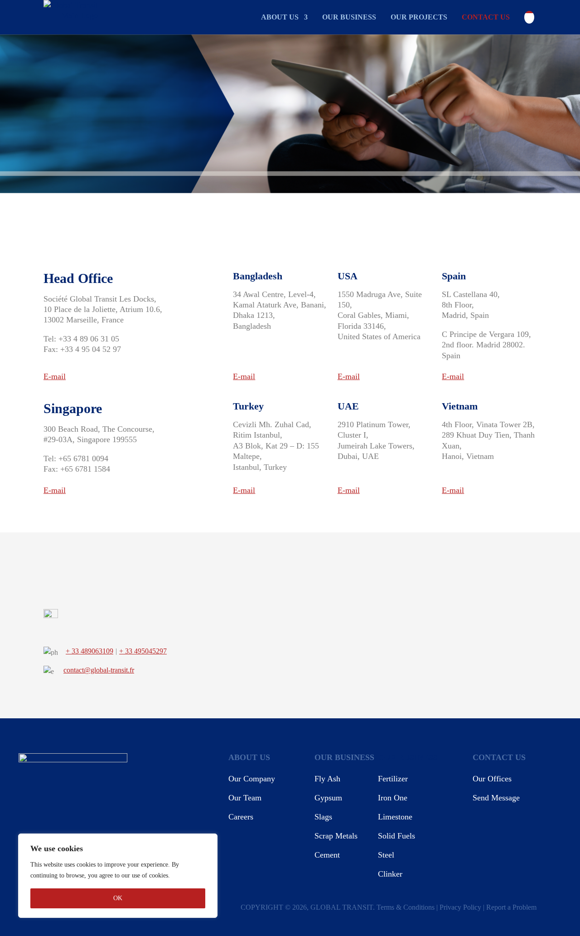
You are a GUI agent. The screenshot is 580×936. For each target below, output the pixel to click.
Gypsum (328, 797)
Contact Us (486, 17)
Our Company (251, 778)
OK (117, 898)
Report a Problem (511, 907)
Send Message (496, 797)
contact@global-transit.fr (98, 670)
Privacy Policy (460, 907)
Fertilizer (393, 778)
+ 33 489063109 (89, 651)
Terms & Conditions (406, 907)
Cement (327, 854)
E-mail (55, 376)
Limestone (395, 816)
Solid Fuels (396, 835)
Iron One (392, 797)
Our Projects (419, 17)
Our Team (244, 797)
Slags (323, 816)
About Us (280, 17)
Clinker (390, 873)
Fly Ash (327, 778)
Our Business (349, 17)
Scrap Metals (336, 835)
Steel (386, 854)
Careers (240, 816)
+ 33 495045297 (143, 651)
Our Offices (492, 778)
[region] (118, 876)
